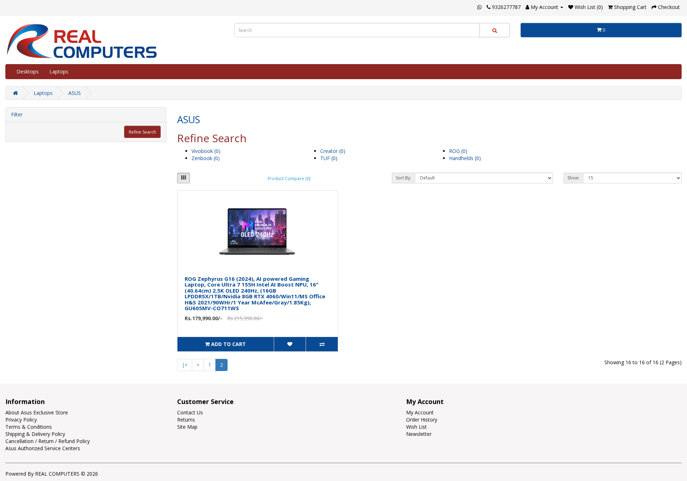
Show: (573, 178)
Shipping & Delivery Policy (35, 434)
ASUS (74, 93)
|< (184, 364)
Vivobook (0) (205, 151)
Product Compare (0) (289, 178)
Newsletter (419, 434)
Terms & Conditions (28, 426)
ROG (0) (458, 151)
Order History (421, 419)
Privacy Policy (21, 419)
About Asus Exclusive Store (36, 412)
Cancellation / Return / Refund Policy (47, 441)
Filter (17, 114)
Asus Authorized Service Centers (42, 448)
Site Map (187, 426)
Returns (186, 419)
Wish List (416, 426)
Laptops (58, 71)
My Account (420, 412)
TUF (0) (328, 158)
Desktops (27, 71)
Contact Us (190, 412)
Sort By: (403, 178)
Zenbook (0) (205, 158)
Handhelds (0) (465, 158)
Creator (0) (332, 151)
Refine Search (142, 132)
